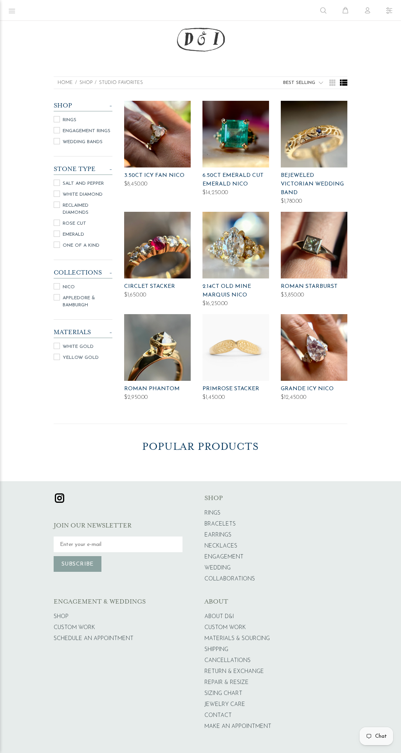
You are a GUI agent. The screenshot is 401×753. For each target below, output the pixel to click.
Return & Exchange (234, 672)
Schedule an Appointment (94, 639)
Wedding (217, 568)
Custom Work (74, 628)
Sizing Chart (223, 694)
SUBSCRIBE (77, 564)
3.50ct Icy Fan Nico (154, 175)
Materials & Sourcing (237, 639)
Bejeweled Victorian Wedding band (312, 184)
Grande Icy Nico (307, 389)
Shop (61, 617)
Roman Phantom (152, 389)
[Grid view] (332, 83)
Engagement (224, 557)
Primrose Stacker (230, 389)
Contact (218, 715)
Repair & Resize (226, 683)
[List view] (343, 83)
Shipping (216, 650)
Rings (212, 513)
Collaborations (229, 579)
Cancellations (227, 661)
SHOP (85, 82)
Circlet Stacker (149, 286)
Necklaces (220, 546)
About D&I (219, 617)
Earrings (217, 535)
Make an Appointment (237, 726)
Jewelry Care (224, 705)
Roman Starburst (309, 286)
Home (65, 82)
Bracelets (220, 524)
